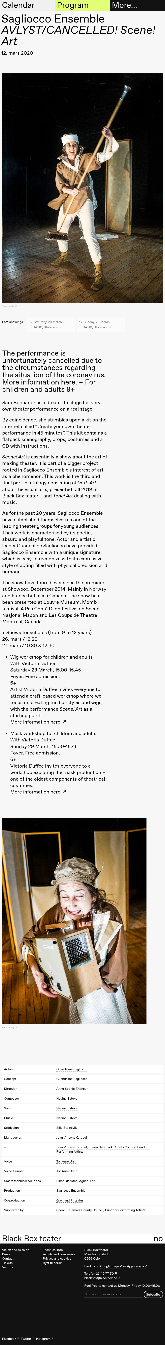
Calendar (18, 5)
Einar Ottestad (66, 1181)
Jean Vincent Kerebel (71, 1137)
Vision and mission (15, 1250)
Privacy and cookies (57, 1258)
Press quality (8, 306)
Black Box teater (31, 1238)
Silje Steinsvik (66, 1128)
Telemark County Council (117, 1147)
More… (124, 5)
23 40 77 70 (105, 1273)
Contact (7, 1258)
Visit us (7, 1267)
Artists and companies (59, 1254)
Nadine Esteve (66, 1098)
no (158, 1238)
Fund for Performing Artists (125, 1210)
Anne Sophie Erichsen (72, 1089)
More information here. (36, 722)
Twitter (26, 1339)
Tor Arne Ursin (66, 1161)
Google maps (109, 1266)
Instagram (43, 1339)
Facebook (9, 1339)
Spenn (93, 1147)
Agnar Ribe (87, 1181)
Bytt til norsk (52, 1263)
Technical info (53, 1250)
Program (73, 5)
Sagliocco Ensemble (71, 1190)
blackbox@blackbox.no (100, 1278)
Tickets (7, 1263)
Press (6, 1254)
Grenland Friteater (69, 1200)
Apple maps (135, 1266)
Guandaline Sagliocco (71, 1069)
